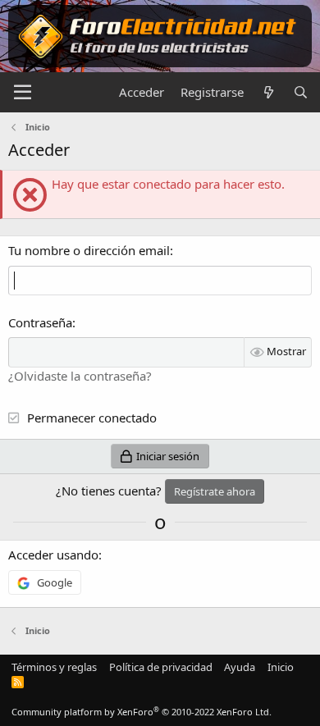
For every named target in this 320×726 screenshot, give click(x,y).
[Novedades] (268, 92)
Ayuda (239, 667)
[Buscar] (301, 92)
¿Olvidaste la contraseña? (80, 376)
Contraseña (40, 322)
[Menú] (22, 92)
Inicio (280, 667)
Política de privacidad (161, 667)
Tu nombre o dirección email (89, 250)
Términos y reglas (54, 667)
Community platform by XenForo (141, 711)
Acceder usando (53, 554)
